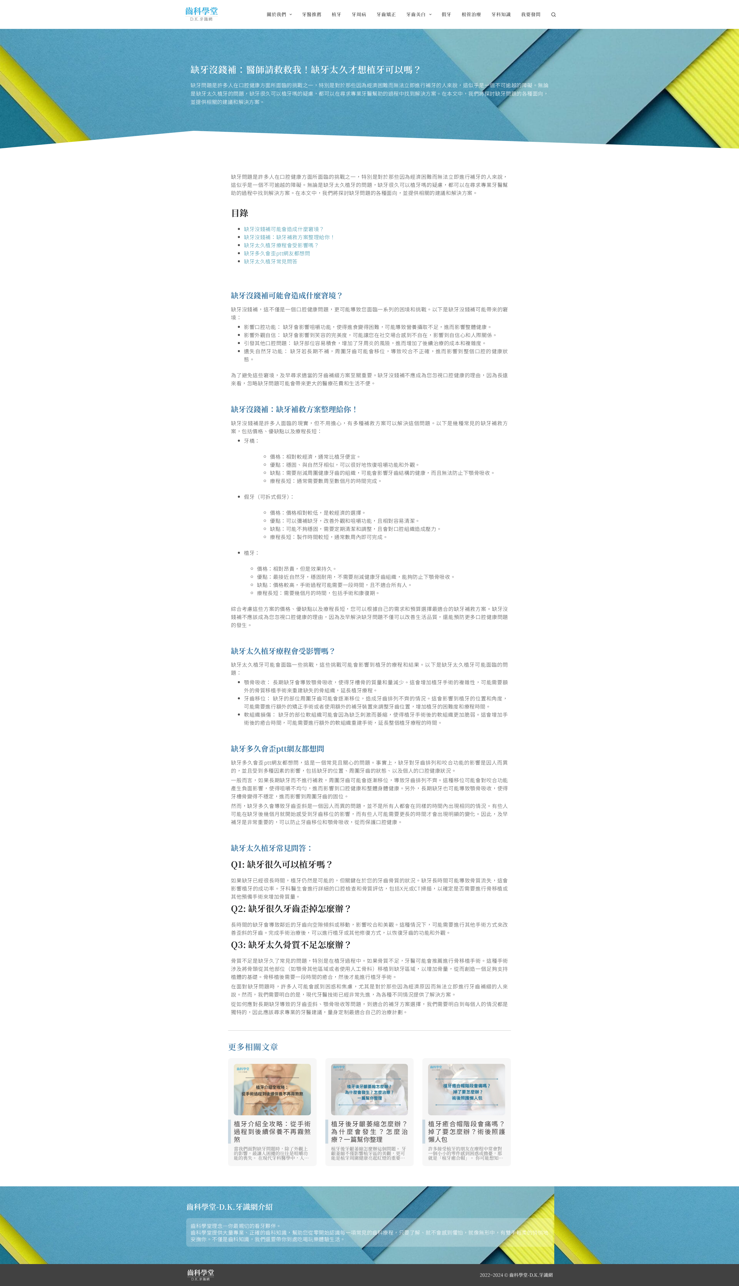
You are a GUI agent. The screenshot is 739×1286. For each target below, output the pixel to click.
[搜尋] (553, 14)
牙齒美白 (416, 14)
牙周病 (359, 14)
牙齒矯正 (386, 14)
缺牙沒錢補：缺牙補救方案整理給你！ (289, 237)
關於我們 (276, 14)
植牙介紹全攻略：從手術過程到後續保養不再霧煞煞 (272, 1131)
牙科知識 (501, 14)
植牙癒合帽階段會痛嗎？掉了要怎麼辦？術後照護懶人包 (466, 1131)
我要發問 (531, 14)
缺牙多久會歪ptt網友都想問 (277, 253)
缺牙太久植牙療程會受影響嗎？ (281, 245)
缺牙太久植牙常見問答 (271, 261)
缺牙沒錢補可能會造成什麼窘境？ (284, 229)
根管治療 (471, 14)
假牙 (446, 14)
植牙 (336, 14)
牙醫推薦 (312, 14)
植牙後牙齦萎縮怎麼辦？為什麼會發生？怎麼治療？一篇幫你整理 (369, 1131)
